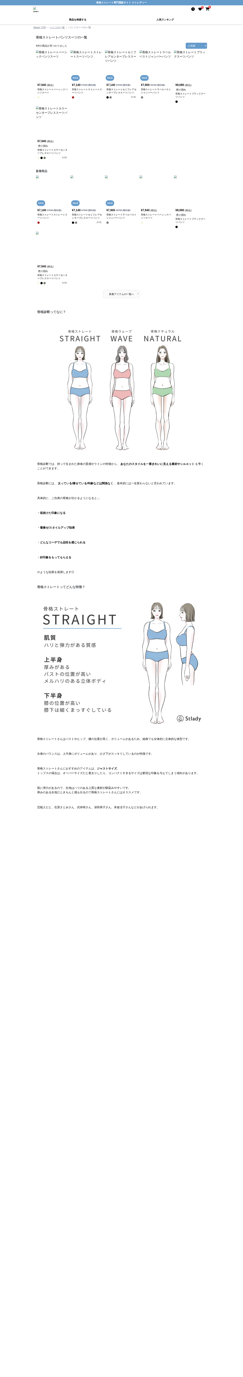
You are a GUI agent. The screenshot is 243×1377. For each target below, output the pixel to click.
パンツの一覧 (57, 27)
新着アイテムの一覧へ (123, 294)
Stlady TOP (39, 27)
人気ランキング (165, 19)
